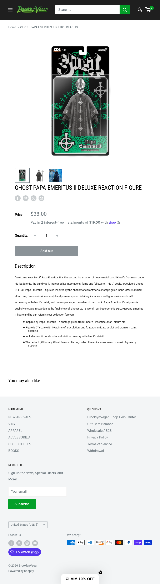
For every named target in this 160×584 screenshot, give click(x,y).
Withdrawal (95, 451)
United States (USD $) (24, 524)
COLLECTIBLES (19, 444)
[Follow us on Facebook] (11, 543)
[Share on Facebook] (18, 198)
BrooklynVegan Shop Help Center (111, 417)
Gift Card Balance (100, 424)
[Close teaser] (100, 572)
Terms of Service (99, 444)
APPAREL (15, 431)
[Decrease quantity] (35, 235)
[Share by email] (41, 198)
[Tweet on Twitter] (33, 198)
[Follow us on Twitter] (19, 543)
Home (12, 27)
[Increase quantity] (57, 235)
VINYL (13, 424)
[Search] (125, 9)
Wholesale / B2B (99, 431)
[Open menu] (10, 9)
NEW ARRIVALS (19, 417)
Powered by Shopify (21, 571)
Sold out (46, 251)
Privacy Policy (97, 437)
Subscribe (22, 504)
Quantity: (21, 236)
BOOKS (13, 451)
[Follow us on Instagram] (27, 543)
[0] (148, 9)
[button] (80, 579)
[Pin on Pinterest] (26, 198)
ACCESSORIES (19, 437)
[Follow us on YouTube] (35, 543)
